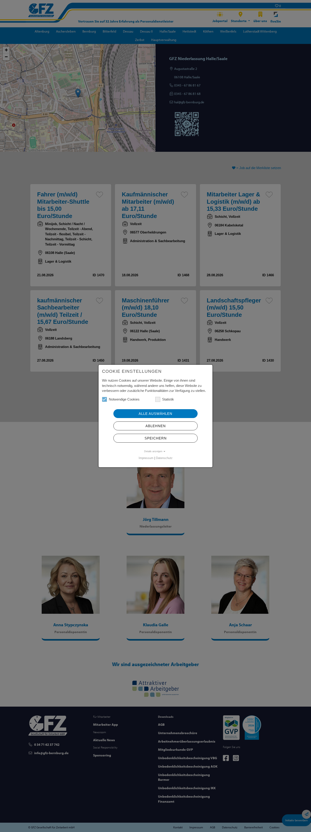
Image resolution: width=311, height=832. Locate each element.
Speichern (156, 438)
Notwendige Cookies (124, 399)
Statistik (168, 399)
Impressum (146, 458)
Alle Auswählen (155, 414)
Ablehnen (155, 426)
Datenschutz (164, 458)
